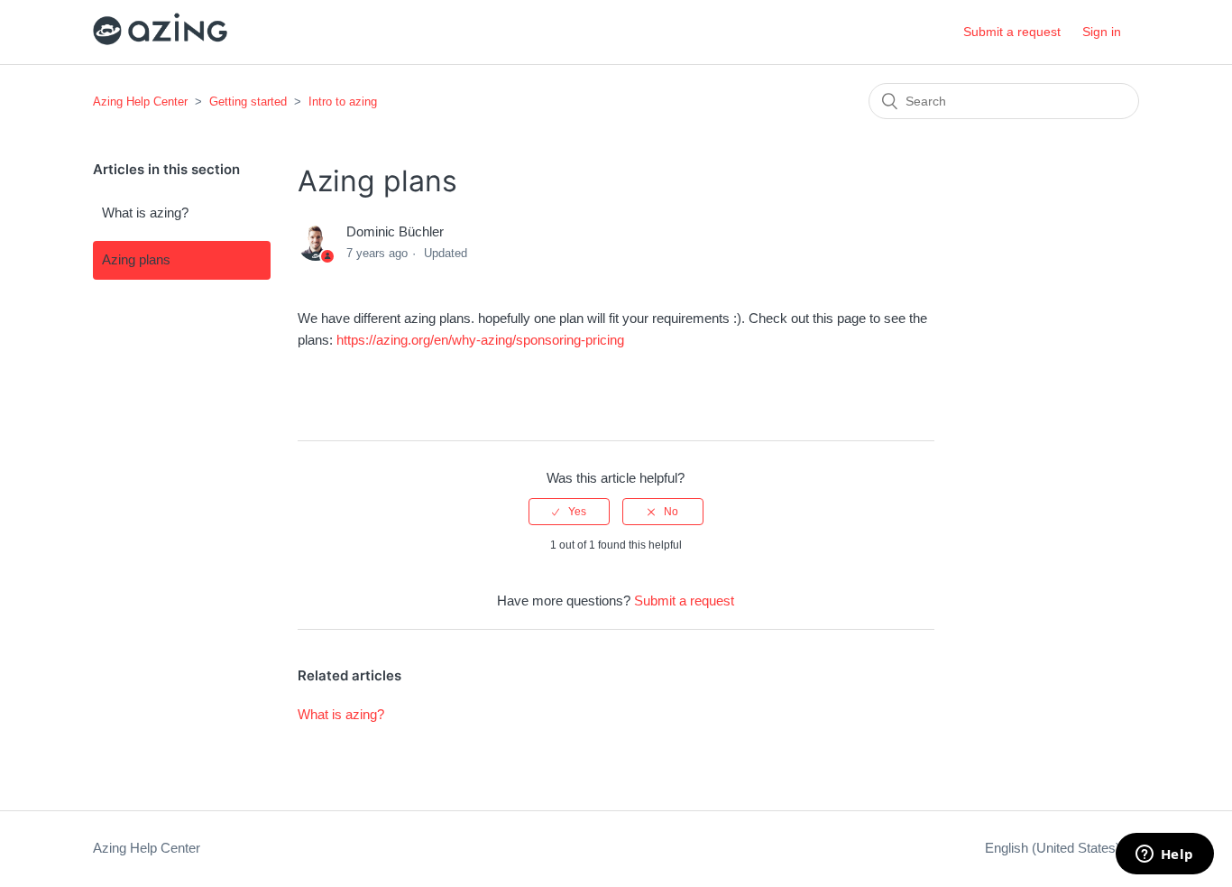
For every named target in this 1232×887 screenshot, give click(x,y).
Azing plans (136, 259)
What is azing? (145, 212)
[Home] (160, 41)
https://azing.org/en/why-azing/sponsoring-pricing (480, 339)
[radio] (569, 511)
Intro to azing (342, 101)
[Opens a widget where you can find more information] (1164, 855)
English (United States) (1054, 847)
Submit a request (1012, 31)
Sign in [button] (1101, 31)
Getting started (248, 101)
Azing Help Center (140, 101)
